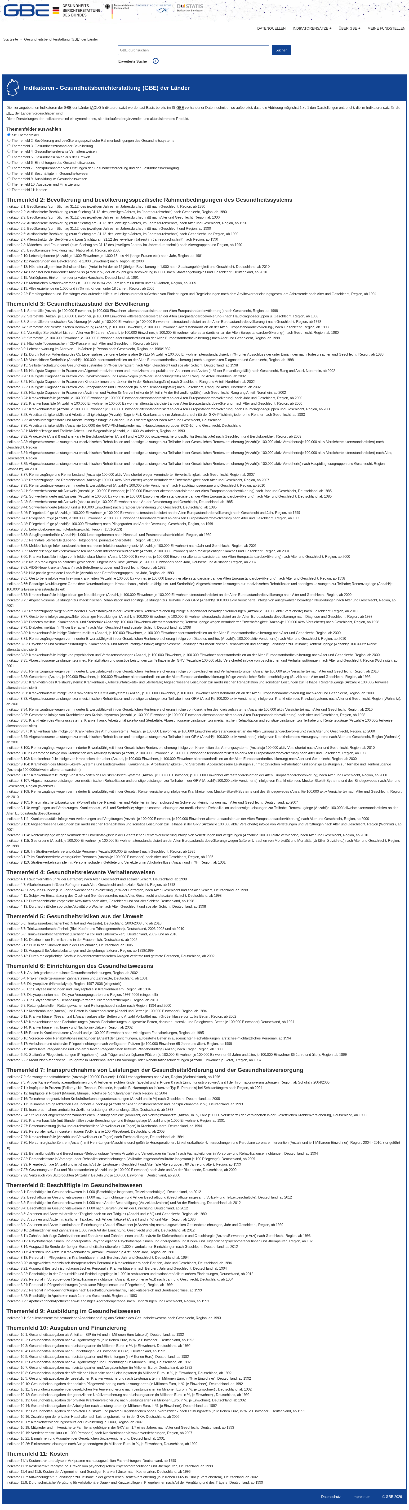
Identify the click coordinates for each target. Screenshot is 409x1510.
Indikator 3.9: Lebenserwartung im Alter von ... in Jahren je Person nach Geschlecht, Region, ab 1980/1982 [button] (88, 349)
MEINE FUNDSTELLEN (386, 28)
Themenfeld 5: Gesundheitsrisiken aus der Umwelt (51, 157)
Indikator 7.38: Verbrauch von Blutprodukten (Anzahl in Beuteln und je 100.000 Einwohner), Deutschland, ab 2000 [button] (93, 1175)
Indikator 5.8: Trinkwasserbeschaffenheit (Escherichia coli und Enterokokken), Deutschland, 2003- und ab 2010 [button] (91, 934)
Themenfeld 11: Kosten (29, 190)
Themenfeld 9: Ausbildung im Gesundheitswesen (49, 179)
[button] (204, 135)
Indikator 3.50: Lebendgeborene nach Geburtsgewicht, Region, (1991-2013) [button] (64, 529)
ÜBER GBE (349, 28)
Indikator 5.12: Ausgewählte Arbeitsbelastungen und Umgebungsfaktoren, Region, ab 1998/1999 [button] (80, 950)
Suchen (281, 50)
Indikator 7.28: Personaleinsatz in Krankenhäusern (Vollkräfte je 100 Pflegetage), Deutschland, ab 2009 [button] (85, 1131)
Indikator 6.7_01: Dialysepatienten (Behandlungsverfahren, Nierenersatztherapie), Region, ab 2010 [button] (82, 1000)
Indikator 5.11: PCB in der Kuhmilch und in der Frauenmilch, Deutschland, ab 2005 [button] (69, 945)
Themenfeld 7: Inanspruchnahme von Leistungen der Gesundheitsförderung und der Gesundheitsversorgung (95, 168)
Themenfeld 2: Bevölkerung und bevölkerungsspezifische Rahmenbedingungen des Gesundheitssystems (93, 140)
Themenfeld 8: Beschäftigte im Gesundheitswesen (50, 173)
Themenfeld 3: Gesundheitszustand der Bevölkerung (52, 146)
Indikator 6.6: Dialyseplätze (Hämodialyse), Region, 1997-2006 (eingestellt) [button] (63, 984)
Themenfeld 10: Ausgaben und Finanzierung (46, 184)
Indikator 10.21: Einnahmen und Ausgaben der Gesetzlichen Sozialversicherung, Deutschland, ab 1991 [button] (85, 1438)
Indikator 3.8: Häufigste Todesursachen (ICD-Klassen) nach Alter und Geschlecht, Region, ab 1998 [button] (82, 343)
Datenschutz (331, 1497)
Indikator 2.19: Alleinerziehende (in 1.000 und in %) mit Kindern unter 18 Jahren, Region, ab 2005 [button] (80, 288)
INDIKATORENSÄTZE (312, 28)
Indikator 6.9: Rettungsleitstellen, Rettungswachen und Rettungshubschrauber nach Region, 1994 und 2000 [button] (88, 1005)
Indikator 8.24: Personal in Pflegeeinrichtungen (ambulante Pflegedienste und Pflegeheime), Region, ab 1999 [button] (89, 1285)
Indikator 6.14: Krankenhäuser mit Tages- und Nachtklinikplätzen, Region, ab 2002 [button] (69, 1027)
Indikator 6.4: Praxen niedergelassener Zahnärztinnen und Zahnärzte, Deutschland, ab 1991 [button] (76, 978)
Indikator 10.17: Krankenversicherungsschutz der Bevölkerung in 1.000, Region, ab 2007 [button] (74, 1422)
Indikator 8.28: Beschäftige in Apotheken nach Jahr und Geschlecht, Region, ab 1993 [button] (71, 1296)
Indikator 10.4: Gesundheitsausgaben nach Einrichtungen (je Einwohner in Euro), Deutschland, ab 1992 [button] (85, 1351)
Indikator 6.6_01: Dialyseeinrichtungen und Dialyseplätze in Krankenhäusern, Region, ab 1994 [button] (78, 989)
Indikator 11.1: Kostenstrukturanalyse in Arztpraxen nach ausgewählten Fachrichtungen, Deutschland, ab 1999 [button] (91, 1461)
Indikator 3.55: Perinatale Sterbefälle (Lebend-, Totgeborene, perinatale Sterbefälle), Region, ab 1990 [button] (83, 540)
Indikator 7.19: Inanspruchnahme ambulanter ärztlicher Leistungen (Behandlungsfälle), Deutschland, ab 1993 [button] (89, 1109)
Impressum (361, 1497)
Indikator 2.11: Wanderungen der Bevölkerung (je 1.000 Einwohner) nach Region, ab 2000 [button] (75, 261)
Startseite (10, 39)
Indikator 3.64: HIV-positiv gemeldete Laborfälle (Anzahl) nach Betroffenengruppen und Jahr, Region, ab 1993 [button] (90, 573)
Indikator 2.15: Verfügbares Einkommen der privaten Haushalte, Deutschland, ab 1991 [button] (72, 277)
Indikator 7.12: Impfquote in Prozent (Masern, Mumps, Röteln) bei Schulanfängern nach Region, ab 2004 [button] (86, 1093)
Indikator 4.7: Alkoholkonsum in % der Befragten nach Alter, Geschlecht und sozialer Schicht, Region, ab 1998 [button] (90, 885)
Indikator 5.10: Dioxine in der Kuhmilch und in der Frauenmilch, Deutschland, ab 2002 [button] (71, 940)
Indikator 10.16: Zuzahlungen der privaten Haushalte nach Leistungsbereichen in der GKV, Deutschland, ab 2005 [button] (92, 1416)
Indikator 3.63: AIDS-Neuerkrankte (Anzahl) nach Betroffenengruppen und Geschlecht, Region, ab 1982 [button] (85, 567)
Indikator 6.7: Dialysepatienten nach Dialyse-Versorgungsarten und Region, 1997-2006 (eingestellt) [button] (82, 995)
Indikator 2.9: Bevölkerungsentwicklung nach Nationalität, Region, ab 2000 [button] (63, 250)
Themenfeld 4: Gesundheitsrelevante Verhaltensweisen (54, 151)
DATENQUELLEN (271, 28)
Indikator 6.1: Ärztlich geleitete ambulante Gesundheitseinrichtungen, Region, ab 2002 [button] (72, 973)
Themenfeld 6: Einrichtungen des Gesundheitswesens (53, 162)
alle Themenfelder (25, 135)
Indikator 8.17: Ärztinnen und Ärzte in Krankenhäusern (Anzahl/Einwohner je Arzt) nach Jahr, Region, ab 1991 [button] (90, 1252)
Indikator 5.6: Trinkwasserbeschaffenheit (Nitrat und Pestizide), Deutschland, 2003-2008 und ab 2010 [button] (83, 923)
